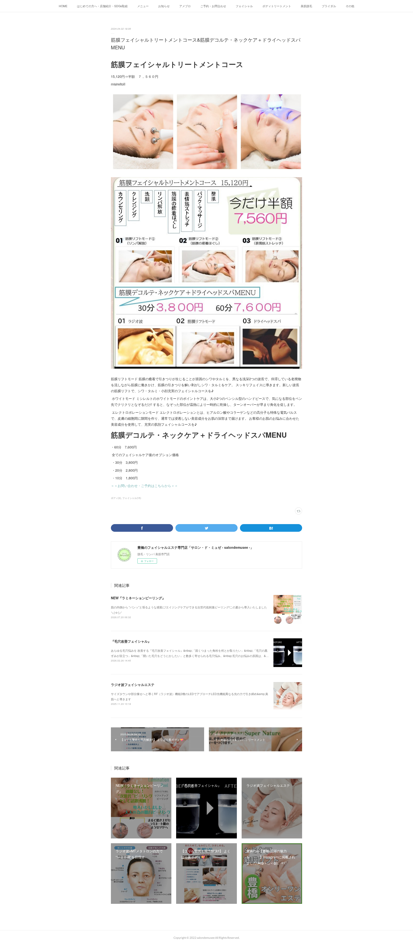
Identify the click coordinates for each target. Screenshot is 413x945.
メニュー (143, 6)
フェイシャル (244, 6)
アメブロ (185, 6)
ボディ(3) (116, 498)
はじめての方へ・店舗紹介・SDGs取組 (102, 6)
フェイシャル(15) (131, 498)
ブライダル (329, 6)
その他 (350, 6)
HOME (63, 6)
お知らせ (164, 6)
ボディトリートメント (276, 6)
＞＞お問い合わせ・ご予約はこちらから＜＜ (144, 485)
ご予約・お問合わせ (213, 6)
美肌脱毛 (306, 6)
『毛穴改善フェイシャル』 (131, 641)
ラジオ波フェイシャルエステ (132, 684)
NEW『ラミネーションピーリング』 (138, 597)
